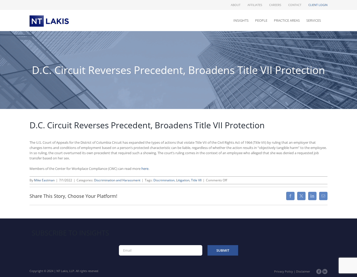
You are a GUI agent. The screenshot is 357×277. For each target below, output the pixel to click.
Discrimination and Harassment (117, 180)
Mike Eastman (44, 180)
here (144, 168)
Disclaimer (303, 271)
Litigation (182, 180)
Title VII (196, 180)
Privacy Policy (283, 271)
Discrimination (164, 180)
